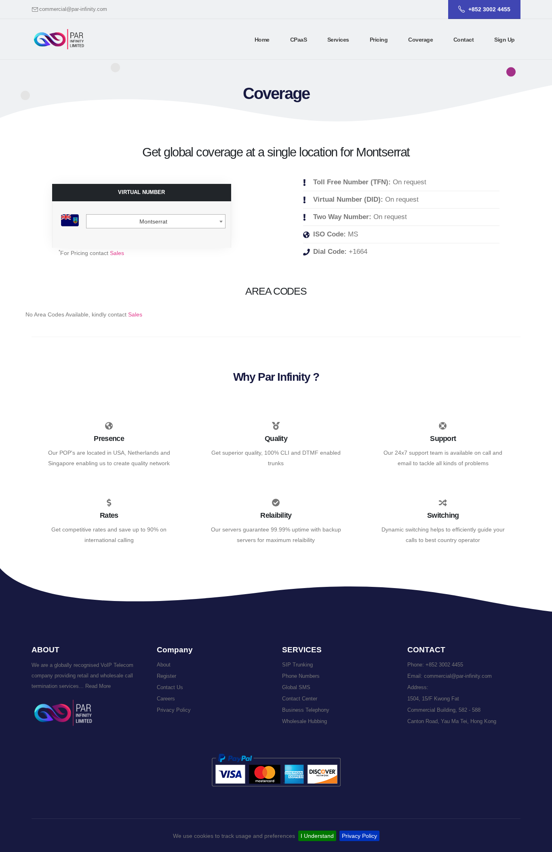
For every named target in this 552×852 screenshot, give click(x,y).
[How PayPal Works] (276, 770)
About (164, 665)
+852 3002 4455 (444, 665)
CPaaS (298, 39)
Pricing (379, 39)
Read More (97, 686)
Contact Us (170, 687)
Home (262, 39)
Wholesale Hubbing (304, 721)
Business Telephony (305, 710)
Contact (463, 39)
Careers (166, 699)
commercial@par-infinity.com (73, 9)
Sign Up (504, 39)
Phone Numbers (301, 676)
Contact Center (299, 699)
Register (166, 676)
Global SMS (296, 687)
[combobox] (155, 221)
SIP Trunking (297, 665)
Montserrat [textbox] (153, 221)
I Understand (317, 836)
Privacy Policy (359, 836)
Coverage (420, 39)
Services (338, 39)
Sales (117, 253)
